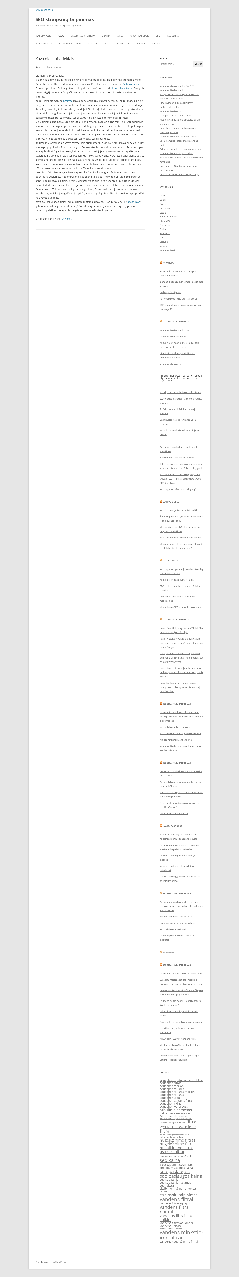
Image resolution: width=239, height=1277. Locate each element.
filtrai (192, 1122)
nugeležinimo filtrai (177, 1143)
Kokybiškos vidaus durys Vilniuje (177, 579)
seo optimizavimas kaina (176, 1168)
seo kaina (170, 1160)
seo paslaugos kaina (181, 1176)
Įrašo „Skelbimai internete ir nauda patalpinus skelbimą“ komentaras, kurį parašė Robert (180, 687)
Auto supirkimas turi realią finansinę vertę (181, 973)
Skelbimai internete (70, 43)
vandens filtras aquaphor (176, 1223)
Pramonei (157, 43)
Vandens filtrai (167, 250)
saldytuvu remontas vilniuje (172, 1156)
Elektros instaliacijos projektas (173, 1116)
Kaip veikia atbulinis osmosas (175, 727)
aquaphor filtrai (192, 1080)
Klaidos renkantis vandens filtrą (176, 739)
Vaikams (164, 246)
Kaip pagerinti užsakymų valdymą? (178, 489)
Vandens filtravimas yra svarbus (176, 153)
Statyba (92, 43)
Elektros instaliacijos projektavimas (176, 1118)
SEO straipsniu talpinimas (177, 321)
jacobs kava (133, 202)
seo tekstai (167, 1185)
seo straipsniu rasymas (175, 1182)
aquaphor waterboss (174, 1106)
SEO (158, 35)
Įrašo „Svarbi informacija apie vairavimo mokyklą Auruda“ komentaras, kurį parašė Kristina (181, 672)
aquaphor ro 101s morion (177, 1092)
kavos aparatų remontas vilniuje (174, 1134)
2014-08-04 (67, 218)
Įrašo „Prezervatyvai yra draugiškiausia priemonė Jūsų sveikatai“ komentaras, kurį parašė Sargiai (181, 643)
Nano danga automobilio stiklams (177, 923)
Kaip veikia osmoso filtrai (173, 929)
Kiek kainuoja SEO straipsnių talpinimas (180, 607)
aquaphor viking (170, 1103)
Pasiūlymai (173, 35)
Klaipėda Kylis (43, 35)
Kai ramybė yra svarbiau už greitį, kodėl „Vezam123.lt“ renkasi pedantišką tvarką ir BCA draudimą (181, 478)
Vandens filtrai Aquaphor (173, 90)
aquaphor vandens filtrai (176, 1101)
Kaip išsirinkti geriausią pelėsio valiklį (178, 510)
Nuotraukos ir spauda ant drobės (177, 457)
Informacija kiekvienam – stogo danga (179, 174)
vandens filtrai (176, 1199)
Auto (107, 43)
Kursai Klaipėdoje (139, 35)
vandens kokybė (171, 1226)
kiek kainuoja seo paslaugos (172, 1137)
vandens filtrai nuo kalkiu (177, 1217)
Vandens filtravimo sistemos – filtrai (178, 136)
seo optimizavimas (176, 1164)
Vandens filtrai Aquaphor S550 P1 (177, 86)
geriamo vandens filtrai (178, 1128)
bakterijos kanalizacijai (175, 1113)
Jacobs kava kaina (122, 88)
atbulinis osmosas (176, 1109)
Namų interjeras (168, 216)
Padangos (168, 262)
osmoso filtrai (172, 1151)
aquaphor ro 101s (172, 1089)
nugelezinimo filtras (177, 1140)
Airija (120, 35)
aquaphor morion (172, 1086)
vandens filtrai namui (175, 1209)
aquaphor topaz (170, 1098)
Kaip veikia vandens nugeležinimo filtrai (180, 733)
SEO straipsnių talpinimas (65, 19)
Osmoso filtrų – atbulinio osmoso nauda (181, 1021)
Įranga (163, 212)
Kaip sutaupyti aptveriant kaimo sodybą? (181, 537)
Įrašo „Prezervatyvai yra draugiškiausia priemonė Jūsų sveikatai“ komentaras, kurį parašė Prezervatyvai (181, 657)
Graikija (106, 35)
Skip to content (44, 9)
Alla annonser (44, 43)
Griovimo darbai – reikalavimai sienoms (180, 149)
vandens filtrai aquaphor (176, 1203)
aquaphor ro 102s (172, 1095)
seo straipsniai (169, 1180)
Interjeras (165, 208)
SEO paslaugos (170, 560)
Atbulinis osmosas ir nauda (174, 813)
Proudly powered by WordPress (51, 1262)
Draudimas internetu (83, 35)
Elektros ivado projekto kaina (173, 1123)
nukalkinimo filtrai (176, 1147)
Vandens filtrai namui (171, 111)
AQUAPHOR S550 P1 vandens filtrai (178, 1038)
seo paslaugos (175, 1171)
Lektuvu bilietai (171, 501)
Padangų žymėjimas (170, 292)
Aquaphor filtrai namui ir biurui (176, 115)
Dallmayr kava (130, 84)
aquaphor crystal (171, 1080)
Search (164, 58)
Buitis (163, 199)
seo (189, 1155)
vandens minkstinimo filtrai (181, 1235)
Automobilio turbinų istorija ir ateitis (178, 298)
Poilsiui (140, 43)
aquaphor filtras (170, 1083)
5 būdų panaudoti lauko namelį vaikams (180, 392)
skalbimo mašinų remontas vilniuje (178, 1189)
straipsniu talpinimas (178, 1194)
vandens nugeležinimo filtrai (179, 1241)
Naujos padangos (172, 826)
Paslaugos (123, 43)
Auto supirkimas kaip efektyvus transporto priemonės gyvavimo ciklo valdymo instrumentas (181, 716)
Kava (61, 35)
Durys (163, 203)
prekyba (68, 100)
